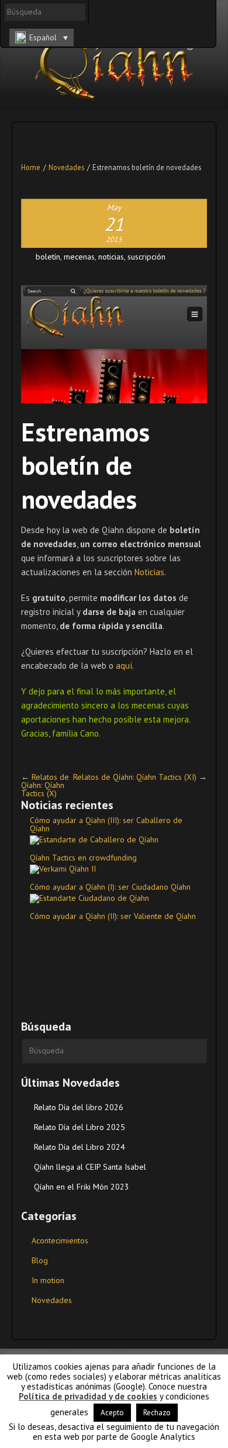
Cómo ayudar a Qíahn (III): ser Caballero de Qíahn (106, 824)
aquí (124, 665)
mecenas (79, 256)
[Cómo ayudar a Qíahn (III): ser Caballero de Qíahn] (114, 840)
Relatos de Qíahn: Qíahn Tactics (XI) (134, 777)
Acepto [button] (112, 1413)
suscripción (146, 256)
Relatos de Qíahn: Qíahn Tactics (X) (45, 785)
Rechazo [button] (157, 1413)
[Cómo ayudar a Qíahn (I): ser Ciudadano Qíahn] (114, 898)
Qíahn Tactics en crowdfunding (83, 857)
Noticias (149, 572)
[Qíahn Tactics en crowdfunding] (114, 869)
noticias (111, 256)
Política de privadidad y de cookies (88, 1396)
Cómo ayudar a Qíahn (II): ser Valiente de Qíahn (113, 916)
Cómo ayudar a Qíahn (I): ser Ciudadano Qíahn (110, 887)
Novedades (66, 167)
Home (30, 167)
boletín (48, 256)
